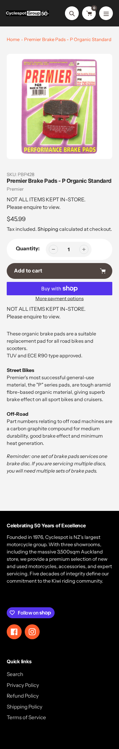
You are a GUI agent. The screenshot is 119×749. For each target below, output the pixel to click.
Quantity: (28, 248)
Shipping (48, 229)
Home (13, 39)
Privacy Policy (23, 685)
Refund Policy (23, 696)
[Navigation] (106, 13)
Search (15, 674)
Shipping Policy (24, 707)
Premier (15, 189)
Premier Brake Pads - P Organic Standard (67, 39)
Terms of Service (26, 717)
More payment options (59, 298)
